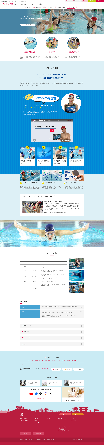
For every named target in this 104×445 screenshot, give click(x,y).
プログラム (48, 418)
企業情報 (26, 439)
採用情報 (85, 0)
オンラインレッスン (38, 360)
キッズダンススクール (62, 429)
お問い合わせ (57, 369)
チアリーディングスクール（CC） (64, 430)
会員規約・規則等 (50, 439)
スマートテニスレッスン (48, 360)
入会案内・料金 (38, 7)
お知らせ (28, 7)
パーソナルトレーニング (58, 360)
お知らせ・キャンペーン (24, 420)
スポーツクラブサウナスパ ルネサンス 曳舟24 (28, 4)
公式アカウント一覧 (40, 398)
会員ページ (93, 0)
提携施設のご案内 (38, 433)
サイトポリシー (31, 439)
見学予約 (79, 369)
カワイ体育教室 (61, 428)
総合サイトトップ (77, 0)
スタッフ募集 (73, 360)
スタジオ (47, 419)
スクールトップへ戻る (27, 24)
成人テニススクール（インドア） (64, 419)
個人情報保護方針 (38, 439)
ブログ (79, 7)
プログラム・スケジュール (61, 7)
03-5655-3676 (46, 369)
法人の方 (68, 0)
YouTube (66, 414)
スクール (72, 7)
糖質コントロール (67, 360)
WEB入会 (100, 0)
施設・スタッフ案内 (48, 7)
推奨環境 (44, 439)
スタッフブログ (78, 414)
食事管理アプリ (31, 360)
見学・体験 (35, 420)
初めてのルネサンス (24, 418)
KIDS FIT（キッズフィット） (63, 427)
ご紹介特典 (25, 433)
